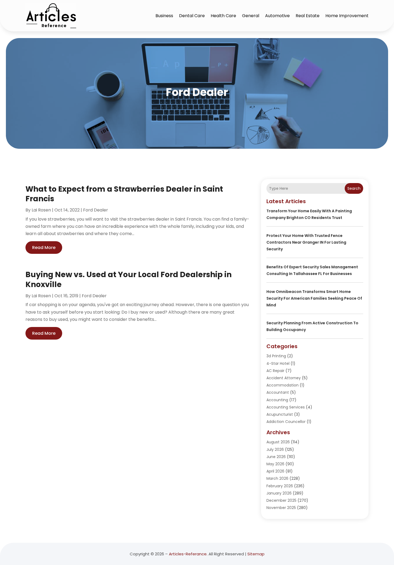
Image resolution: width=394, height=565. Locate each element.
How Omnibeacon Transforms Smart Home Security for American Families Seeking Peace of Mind (314, 298)
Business (164, 16)
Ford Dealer (95, 210)
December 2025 (281, 500)
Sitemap (256, 554)
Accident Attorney (283, 378)
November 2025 (281, 507)
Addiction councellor (286, 421)
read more (43, 247)
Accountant (277, 392)
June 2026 (276, 456)
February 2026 (279, 486)
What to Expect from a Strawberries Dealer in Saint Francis (124, 194)
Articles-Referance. (188, 554)
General (250, 16)
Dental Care (192, 16)
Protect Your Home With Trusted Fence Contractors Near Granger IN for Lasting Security (306, 242)
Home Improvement (347, 16)
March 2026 (277, 478)
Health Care (223, 16)
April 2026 (275, 471)
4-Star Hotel (277, 363)
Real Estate (307, 16)
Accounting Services (285, 407)
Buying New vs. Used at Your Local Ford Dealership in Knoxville (128, 279)
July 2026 (275, 449)
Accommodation (282, 385)
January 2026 (279, 493)
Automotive (277, 16)
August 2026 (278, 442)
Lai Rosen (41, 210)
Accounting (277, 400)
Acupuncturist (279, 414)
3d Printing (276, 356)
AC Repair (275, 370)
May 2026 (275, 464)
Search (353, 188)
